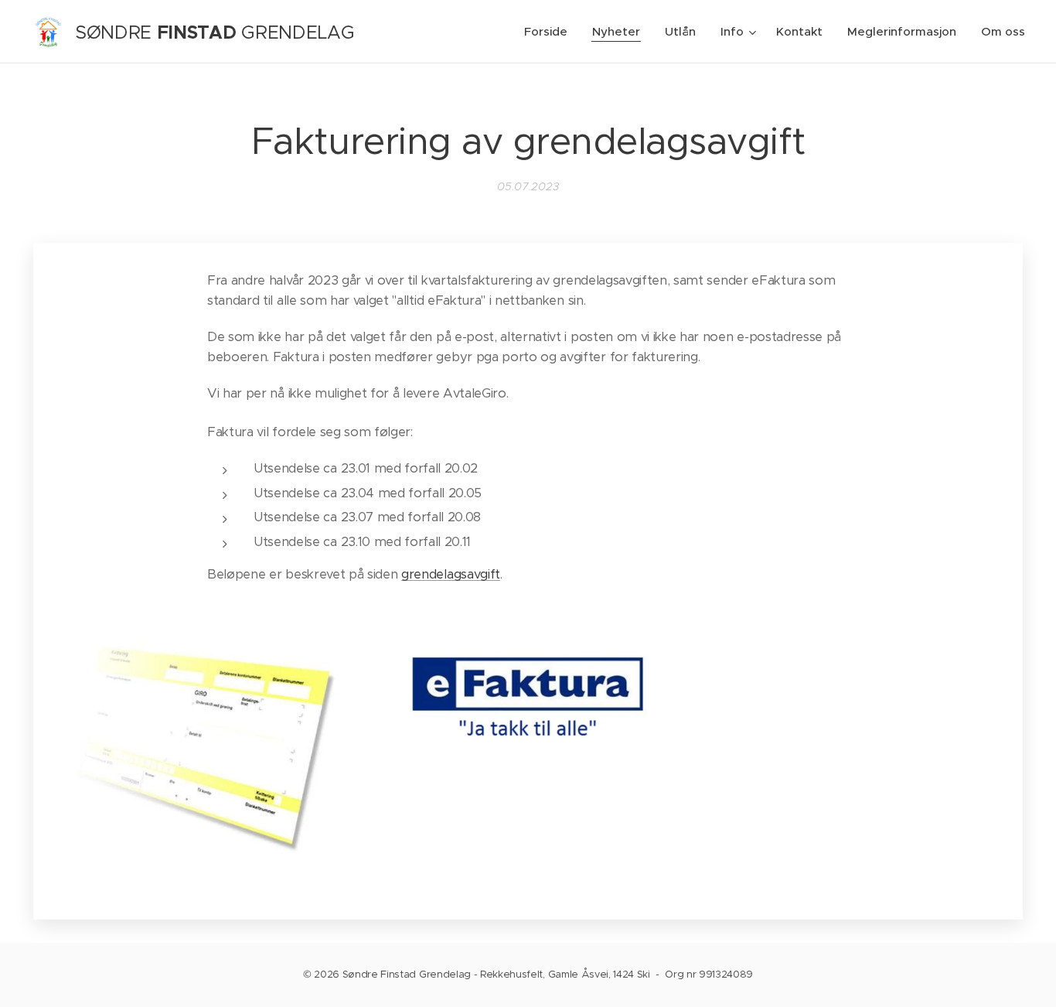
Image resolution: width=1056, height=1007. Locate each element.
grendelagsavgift (450, 574)
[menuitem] (550, 31)
